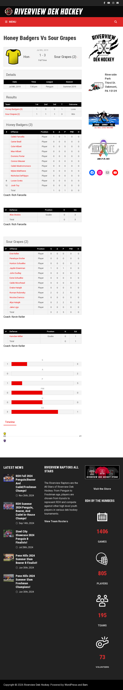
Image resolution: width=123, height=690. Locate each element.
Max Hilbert (16, 151)
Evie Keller (14, 253)
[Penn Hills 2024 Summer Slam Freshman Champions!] (9, 576)
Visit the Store (102, 488)
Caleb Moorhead (17, 283)
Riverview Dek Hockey (36, 684)
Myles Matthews (18, 171)
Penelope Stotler (17, 258)
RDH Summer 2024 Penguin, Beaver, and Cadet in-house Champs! (25, 511)
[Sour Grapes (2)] (4, 440)
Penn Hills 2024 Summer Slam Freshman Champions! (25, 581)
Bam (85, 684)
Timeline (10, 422)
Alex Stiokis (15, 215)
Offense (14, 132)
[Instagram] (113, 2)
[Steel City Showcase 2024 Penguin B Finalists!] (9, 531)
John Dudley (15, 273)
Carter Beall (16, 141)
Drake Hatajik (16, 287)
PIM (72, 132)
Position (44, 132)
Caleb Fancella (17, 136)
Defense (13, 210)
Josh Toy (15, 185)
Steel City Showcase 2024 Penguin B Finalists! (25, 537)
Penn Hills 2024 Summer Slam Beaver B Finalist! (26, 559)
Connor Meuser (18, 161)
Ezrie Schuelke (16, 278)
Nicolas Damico (17, 297)
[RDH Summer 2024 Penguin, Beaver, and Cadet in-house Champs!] (9, 503)
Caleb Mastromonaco (21, 166)
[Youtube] (109, 2)
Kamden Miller (16, 336)
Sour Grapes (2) (12, 114)
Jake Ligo (14, 307)
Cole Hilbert (16, 146)
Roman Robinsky (17, 292)
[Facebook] (105, 2)
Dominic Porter (18, 156)
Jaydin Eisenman (17, 268)
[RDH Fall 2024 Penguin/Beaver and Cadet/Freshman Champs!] (9, 476)
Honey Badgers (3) (14, 109)
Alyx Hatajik (15, 302)
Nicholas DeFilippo (20, 175)
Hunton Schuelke (17, 263)
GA (75, 210)
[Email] (117, 2)
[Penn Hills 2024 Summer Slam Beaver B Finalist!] (9, 555)
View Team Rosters (56, 521)
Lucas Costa (16, 180)
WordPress (71, 684)
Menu (12, 21)
